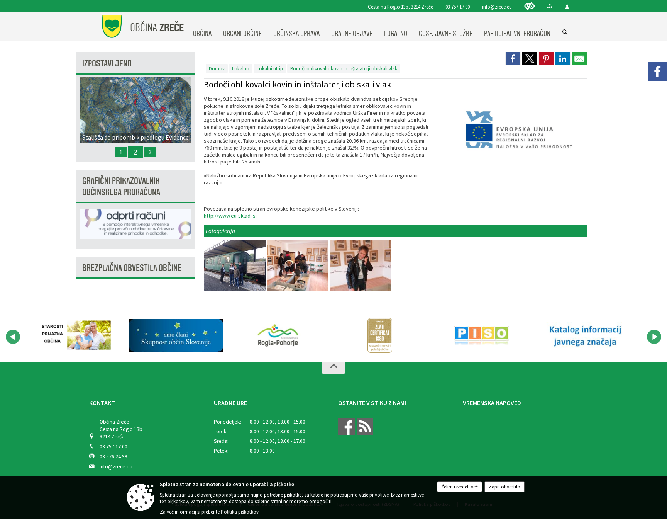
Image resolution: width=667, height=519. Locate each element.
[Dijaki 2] (235, 265)
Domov (217, 68)
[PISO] (481, 335)
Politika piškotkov (240, 512)
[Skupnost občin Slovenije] (176, 335)
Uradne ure (230, 403)
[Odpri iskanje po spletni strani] (565, 32)
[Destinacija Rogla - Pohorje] (278, 335)
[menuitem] (202, 26)
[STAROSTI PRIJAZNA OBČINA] (74, 335)
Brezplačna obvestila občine (131, 268)
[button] (13, 337)
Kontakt (102, 403)
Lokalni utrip (270, 68)
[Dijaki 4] (360, 265)
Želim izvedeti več (459, 486)
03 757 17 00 (457, 6)
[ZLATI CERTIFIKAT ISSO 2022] (380, 335)
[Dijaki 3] (298, 265)
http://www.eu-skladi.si (230, 215)
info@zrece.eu (497, 6)
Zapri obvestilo (504, 486)
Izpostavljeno (107, 63)
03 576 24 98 (113, 456)
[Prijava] (567, 6)
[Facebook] (657, 71)
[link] (513, 58)
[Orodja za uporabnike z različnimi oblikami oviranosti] (529, 6)
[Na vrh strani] (333, 368)
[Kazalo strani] (549, 6)
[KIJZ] (584, 335)
